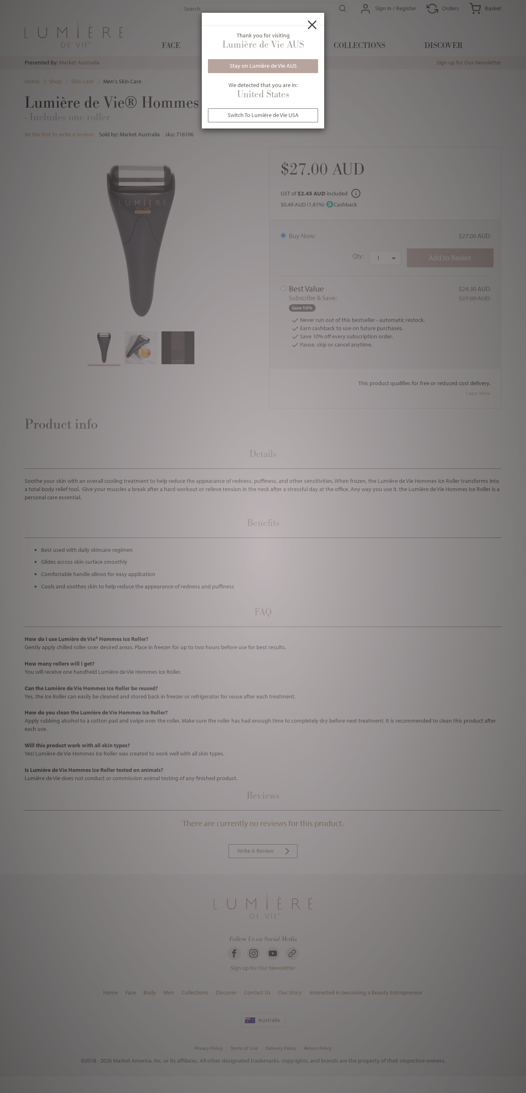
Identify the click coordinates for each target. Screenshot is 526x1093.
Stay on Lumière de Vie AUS (263, 65)
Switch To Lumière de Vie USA (263, 115)
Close (312, 25)
